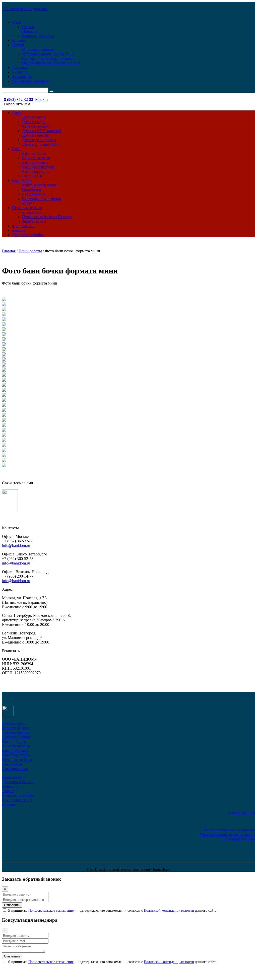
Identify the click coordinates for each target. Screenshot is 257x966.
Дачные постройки (28, 235)
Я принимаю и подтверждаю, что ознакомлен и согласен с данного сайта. (112, 910)
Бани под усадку (36, 171)
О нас (17, 22)
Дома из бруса (34, 117)
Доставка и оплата (18, 782)
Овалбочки (31, 189)
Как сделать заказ (17, 800)
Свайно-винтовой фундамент (47, 58)
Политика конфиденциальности (227, 834)
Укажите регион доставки (25, 9)
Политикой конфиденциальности (169, 910)
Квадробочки (33, 194)
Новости (29, 31)
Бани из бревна (35, 162)
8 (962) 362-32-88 (17, 99)
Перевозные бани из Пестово (47, 217)
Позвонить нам (241, 813)
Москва (41, 99)
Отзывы (19, 40)
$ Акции (19, 72)
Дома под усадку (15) (40, 144)
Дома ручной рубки (39, 140)
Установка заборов (38, 49)
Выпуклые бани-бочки (41, 198)
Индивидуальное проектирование (51, 63)
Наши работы (13, 777)
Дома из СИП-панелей (41, 131)
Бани (16, 149)
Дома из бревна (35, 135)
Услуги (18, 45)
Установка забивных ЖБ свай (47, 54)
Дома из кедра (34, 121)
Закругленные (34, 221)
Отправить (12, 905)
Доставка (20, 67)
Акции (8, 791)
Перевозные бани (27, 208)
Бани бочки (22, 180)
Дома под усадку (16, 737)
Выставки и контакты (30, 81)
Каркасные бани (36, 158)
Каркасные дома (36, 126)
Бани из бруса (34, 153)
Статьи (28, 27)
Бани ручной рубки (38, 167)
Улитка (28, 203)
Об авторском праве (238, 839)
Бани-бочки (12, 764)
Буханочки (31, 212)
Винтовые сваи (15, 769)
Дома (16, 112)
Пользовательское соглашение (229, 830)
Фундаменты (23, 226)
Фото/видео (22, 76)
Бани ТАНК (32, 176)
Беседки (19, 230)
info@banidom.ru (16, 545)
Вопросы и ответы (38, 36)
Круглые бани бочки (39, 185)
